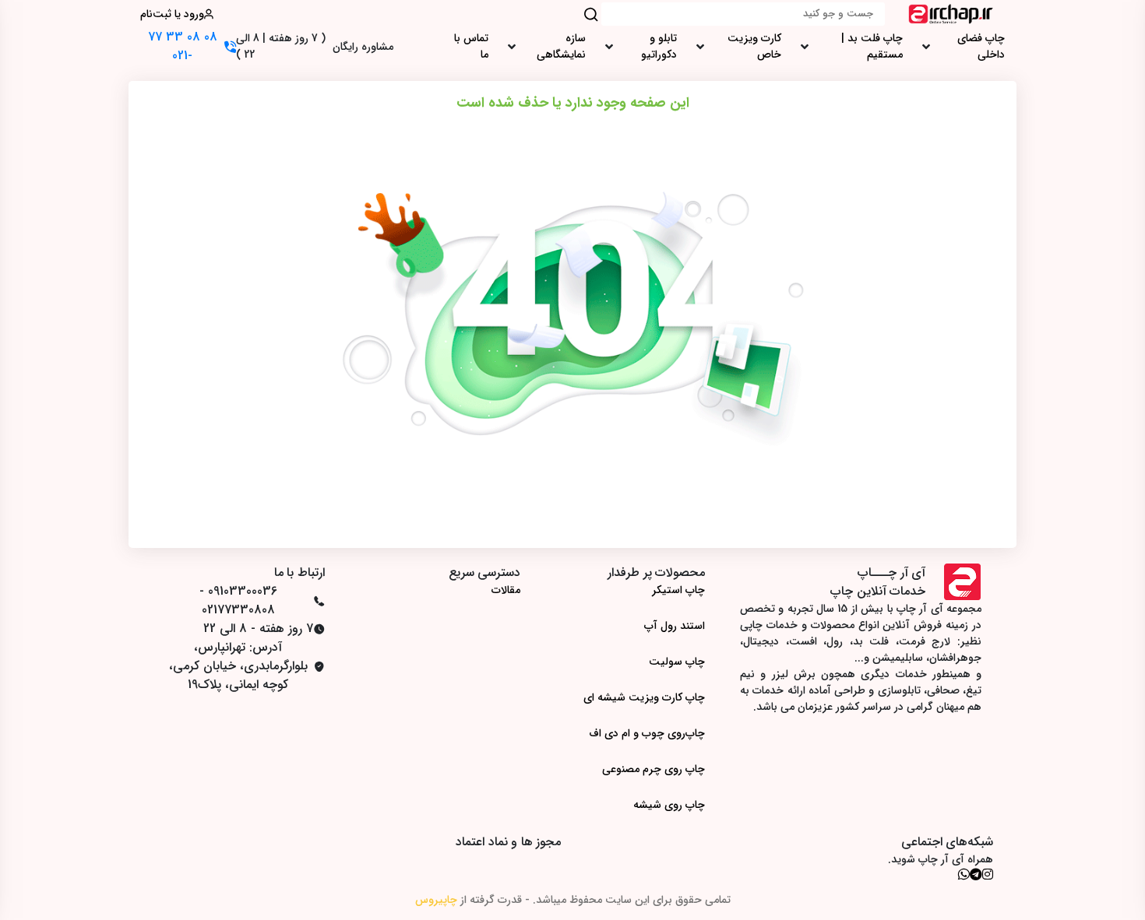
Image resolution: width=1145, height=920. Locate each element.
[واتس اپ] (963, 874)
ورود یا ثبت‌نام (172, 14)
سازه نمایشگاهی (561, 46)
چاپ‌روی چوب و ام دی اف (647, 733)
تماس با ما (471, 46)
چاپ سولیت (677, 662)
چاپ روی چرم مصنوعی (653, 769)
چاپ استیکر (678, 590)
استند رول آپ (674, 626)
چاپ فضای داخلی (981, 46)
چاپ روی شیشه (669, 805)
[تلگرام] (976, 874)
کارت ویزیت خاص (754, 46)
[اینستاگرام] (987, 874)
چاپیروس (436, 899)
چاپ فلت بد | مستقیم (872, 46)
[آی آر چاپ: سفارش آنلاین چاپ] (950, 14)
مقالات (505, 590)
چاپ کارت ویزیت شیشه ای (644, 698)
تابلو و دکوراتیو (659, 46)
